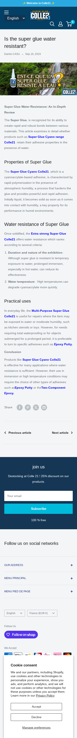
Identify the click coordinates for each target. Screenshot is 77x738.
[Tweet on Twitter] (36, 407)
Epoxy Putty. (63, 344)
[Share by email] (44, 407)
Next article (60, 432)
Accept (36, 706)
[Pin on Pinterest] (28, 407)
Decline (36, 717)
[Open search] (52, 24)
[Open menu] (6, 12)
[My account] (60, 24)
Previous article (20, 432)
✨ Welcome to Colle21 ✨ (39, 3)
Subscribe (38, 508)
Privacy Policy (45, 695)
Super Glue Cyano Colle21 (41, 359)
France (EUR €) (39, 613)
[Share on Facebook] (20, 407)
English (11, 613)
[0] (69, 23)
